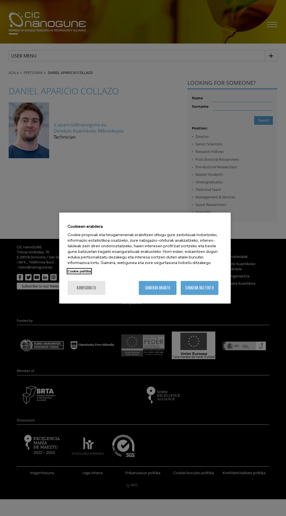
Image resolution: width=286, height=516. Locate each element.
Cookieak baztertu (199, 287)
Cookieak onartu (157, 287)
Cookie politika (79, 271)
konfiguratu (86, 287)
